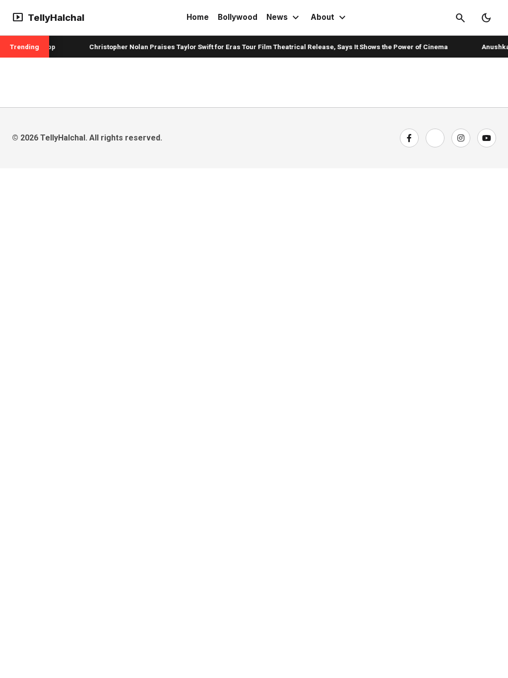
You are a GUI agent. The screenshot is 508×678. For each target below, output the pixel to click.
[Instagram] (460, 138)
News (284, 18)
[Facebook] (409, 138)
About (329, 18)
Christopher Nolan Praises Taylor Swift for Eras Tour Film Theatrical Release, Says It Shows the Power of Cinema (263, 47)
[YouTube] (486, 138)
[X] (435, 138)
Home (198, 17)
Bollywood (237, 17)
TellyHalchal (48, 18)
